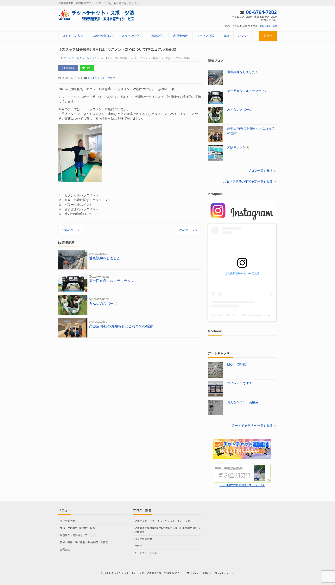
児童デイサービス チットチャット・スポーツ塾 (162, 521)
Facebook (69, 67)
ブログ (138, 546)
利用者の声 (180, 35)
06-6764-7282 (261, 12)
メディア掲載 (205, 35)
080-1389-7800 (268, 25)
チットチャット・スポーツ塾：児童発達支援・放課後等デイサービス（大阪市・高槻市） (162, 573)
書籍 (226, 35)
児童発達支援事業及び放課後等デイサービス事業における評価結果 (167, 530)
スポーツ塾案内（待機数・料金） (79, 528)
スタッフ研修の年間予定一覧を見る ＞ (250, 181)
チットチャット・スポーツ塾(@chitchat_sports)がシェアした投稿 (251, 315)
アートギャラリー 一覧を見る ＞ (254, 425)
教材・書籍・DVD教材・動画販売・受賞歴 (84, 542)
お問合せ (65, 549)
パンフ (242, 35)
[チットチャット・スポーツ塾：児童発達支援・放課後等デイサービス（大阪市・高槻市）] (97, 14)
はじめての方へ (73, 35)
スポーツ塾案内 (102, 35)
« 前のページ (71, 230)
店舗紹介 (156, 35)
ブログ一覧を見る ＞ (262, 170)
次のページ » (188, 230)
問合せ (267, 35)
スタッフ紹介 (130, 35)
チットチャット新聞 (146, 553)
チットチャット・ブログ (101, 78)
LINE (88, 67)
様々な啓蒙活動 (143, 539)
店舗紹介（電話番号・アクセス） (79, 535)
